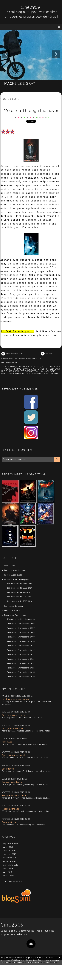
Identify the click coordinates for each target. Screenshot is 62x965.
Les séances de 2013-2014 (19, 597)
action (45, 366)
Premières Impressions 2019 (20, 677)
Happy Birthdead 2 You (14, 795)
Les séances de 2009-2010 (19, 588)
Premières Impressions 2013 (20, 655)
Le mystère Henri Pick (13, 728)
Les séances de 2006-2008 (19, 584)
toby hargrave (34, 373)
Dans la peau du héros (15, 570)
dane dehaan (30, 369)
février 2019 (9, 851)
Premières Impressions (15, 615)
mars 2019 (8, 847)
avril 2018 (8, 876)
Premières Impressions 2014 (20, 659)
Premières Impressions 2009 (20, 637)
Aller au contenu (14, 5)
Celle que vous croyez (13, 715)
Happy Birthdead (10, 808)
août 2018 (8, 869)
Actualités (9, 566)
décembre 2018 (10, 858)
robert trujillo (34, 371)
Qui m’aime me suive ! (13, 755)
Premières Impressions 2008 (20, 633)
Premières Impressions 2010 (20, 641)
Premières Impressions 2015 (20, 663)
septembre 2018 (10, 865)
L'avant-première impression (21, 619)
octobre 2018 (9, 862)
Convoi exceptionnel (12, 782)
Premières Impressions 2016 (20, 668)
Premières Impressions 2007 (20, 628)
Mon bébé (7, 741)
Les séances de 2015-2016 (19, 601)
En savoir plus (49, 962)
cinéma (11, 366)
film (18, 366)
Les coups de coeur (13, 606)
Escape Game (9, 822)
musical (26, 366)
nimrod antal (51, 373)
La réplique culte (13, 575)
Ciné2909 (30, 7)
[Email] (31, 943)
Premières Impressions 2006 (20, 624)
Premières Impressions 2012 (20, 650)
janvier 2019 (9, 854)
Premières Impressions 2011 (20, 646)
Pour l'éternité (12, 611)
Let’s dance (8, 768)
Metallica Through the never (31, 110)
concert (35, 366)
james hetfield (46, 369)
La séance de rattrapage (16, 580)
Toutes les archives (12, 881)
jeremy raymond (16, 373)
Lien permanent (14, 353)
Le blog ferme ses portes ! (16, 699)
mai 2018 (7, 872)
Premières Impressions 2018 (20, 672)
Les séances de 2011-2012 (19, 593)
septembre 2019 (10, 844)
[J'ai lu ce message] (59, 958)
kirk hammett (16, 371)
